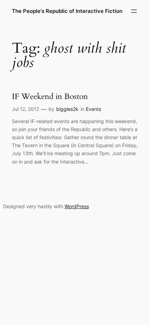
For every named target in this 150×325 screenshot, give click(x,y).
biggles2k (67, 109)
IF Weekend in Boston (50, 96)
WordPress (77, 206)
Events (93, 109)
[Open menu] (134, 11)
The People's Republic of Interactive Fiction (67, 11)
